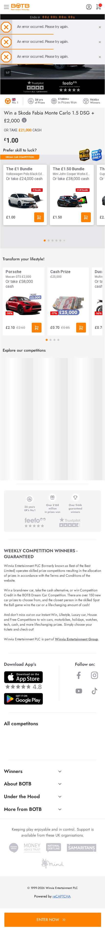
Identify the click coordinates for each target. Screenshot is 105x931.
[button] (45, 240)
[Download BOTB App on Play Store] (23, 699)
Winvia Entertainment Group (76, 639)
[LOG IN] (88, 7)
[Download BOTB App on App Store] (23, 680)
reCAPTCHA (61, 896)
